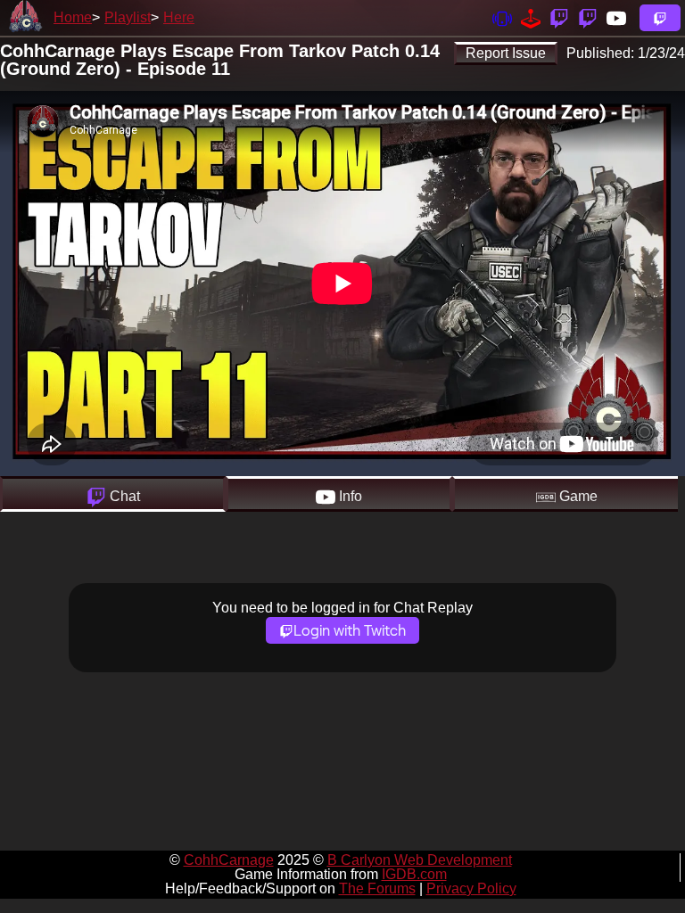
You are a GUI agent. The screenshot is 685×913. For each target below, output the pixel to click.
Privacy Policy (471, 888)
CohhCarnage (229, 860)
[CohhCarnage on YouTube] (616, 17)
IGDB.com (414, 874)
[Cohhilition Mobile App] (502, 17)
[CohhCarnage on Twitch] (559, 17)
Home (73, 17)
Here (178, 17)
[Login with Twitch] (660, 17)
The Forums (377, 888)
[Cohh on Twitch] (588, 17)
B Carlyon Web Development (419, 860)
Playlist (127, 17)
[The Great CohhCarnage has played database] (531, 17)
